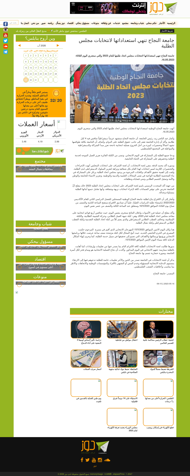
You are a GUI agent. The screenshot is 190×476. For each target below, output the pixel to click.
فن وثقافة (106, 23)
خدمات (116, 23)
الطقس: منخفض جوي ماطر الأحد (80, 31)
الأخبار (162, 23)
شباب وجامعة (137, 23)
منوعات (95, 23)
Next (62, 169)
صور (43, 23)
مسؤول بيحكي (40, 241)
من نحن (35, 23)
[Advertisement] (41, 198)
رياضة (50, 23)
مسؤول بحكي (82, 23)
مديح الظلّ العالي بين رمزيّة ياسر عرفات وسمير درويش (29, 31)
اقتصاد (70, 23)
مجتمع (125, 23)
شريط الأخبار (167, 31)
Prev (19, 169)
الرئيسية (171, 23)
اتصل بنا (25, 23)
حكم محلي (151, 23)
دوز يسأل (60, 23)
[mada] (108, 7)
